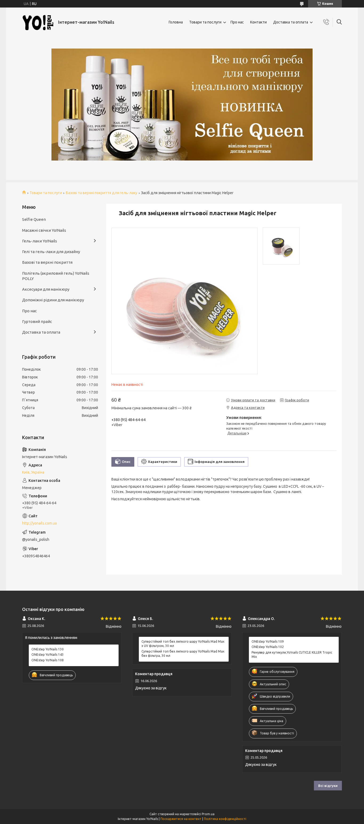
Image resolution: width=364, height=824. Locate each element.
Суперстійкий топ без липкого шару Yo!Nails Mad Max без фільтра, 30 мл (182, 653)
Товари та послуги (205, 22)
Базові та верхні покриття (47, 262)
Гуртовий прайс (37, 321)
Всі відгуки (328, 785)
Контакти (258, 22)
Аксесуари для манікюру (45, 289)
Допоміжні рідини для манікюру (53, 300)
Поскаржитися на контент (180, 819)
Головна (176, 22)
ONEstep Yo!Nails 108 (47, 660)
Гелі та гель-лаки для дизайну (51, 251)
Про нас (237, 22)
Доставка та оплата (290, 22)
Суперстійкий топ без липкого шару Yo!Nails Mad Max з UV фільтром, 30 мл (182, 643)
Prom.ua (208, 814)
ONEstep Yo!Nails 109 (268, 641)
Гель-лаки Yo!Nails (39, 241)
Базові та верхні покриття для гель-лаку (101, 193)
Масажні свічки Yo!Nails (44, 230)
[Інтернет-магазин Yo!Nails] (38, 22)
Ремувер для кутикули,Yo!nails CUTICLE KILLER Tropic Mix (292, 654)
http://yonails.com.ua (39, 523)
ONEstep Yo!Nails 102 (268, 647)
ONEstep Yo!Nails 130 (47, 649)
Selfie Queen (34, 219)
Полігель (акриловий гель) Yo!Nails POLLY (55, 276)
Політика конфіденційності (225, 819)
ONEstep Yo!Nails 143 (47, 654)
